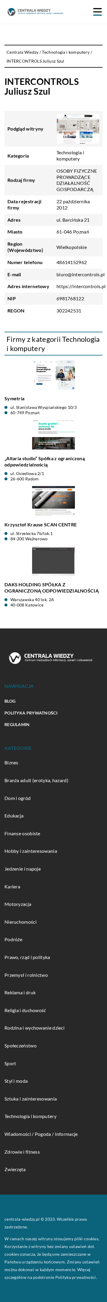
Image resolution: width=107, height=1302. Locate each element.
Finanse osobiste (22, 833)
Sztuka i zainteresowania (30, 1098)
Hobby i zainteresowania (30, 851)
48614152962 (71, 262)
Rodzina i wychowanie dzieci (34, 1028)
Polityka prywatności (30, 712)
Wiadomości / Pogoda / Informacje (41, 1134)
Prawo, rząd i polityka (27, 957)
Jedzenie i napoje (22, 868)
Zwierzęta (15, 1169)
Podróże (13, 939)
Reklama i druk (20, 992)
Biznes (11, 762)
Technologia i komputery (70, 155)
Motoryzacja (17, 904)
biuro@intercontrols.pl (80, 274)
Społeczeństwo (20, 1045)
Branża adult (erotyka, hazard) (36, 780)
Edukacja (13, 815)
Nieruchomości (20, 922)
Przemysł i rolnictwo (26, 975)
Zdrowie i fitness (22, 1152)
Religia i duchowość (25, 1010)
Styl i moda (16, 1081)
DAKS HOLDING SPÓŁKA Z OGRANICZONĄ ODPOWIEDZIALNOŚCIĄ (51, 587)
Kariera (12, 886)
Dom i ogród (17, 798)
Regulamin (17, 724)
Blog (9, 701)
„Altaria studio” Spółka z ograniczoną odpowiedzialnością (44, 461)
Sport (10, 1063)
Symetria (14, 398)
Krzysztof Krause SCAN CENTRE (40, 524)
